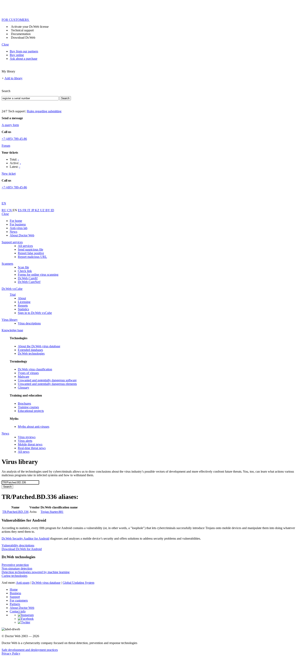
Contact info (18, 611)
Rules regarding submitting (44, 111)
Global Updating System (78, 582)
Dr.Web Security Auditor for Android (25, 538)
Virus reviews (26, 437)
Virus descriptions (29, 323)
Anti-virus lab (18, 228)
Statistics (23, 309)
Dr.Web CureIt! (28, 278)
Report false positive (31, 253)
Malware (23, 376)
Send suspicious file (30, 249)
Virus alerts (25, 440)
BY (48, 210)
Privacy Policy (11, 653)
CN (10, 210)
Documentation (21, 34)
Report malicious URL (32, 256)
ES (20, 210)
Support (15, 597)
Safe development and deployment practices (30, 650)
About (22, 298)
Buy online (17, 55)
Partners (15, 604)
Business (15, 593)
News (13, 231)
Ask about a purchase (23, 58)
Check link (25, 271)
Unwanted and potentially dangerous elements (47, 384)
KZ (37, 210)
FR (25, 210)
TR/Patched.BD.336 (15, 511)
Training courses (28, 407)
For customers (19, 600)
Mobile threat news (30, 444)
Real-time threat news (32, 448)
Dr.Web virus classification (35, 369)
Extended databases (30, 350)
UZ (42, 210)
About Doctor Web (22, 235)
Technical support (22, 30)
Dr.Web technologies (31, 353)
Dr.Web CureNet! (29, 282)
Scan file (23, 267)
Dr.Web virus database (46, 582)
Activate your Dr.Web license (30, 26)
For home (16, 220)
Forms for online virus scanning (38, 274)
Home (14, 589)
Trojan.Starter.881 (52, 511)
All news (23, 451)
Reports (23, 305)
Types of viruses (28, 373)
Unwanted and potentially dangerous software (47, 380)
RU (4, 210)
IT (29, 210)
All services (25, 246)
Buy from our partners (24, 51)
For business (18, 224)
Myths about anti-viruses (33, 426)
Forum (6, 145)
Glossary (23, 387)
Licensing (24, 302)
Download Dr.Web (23, 37)
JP (33, 210)
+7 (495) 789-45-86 (14, 138)
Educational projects (31, 410)
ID (52, 210)
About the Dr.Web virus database (39, 346)
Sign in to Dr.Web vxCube (35, 313)
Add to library (13, 78)
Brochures (24, 403)
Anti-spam (22, 582)
